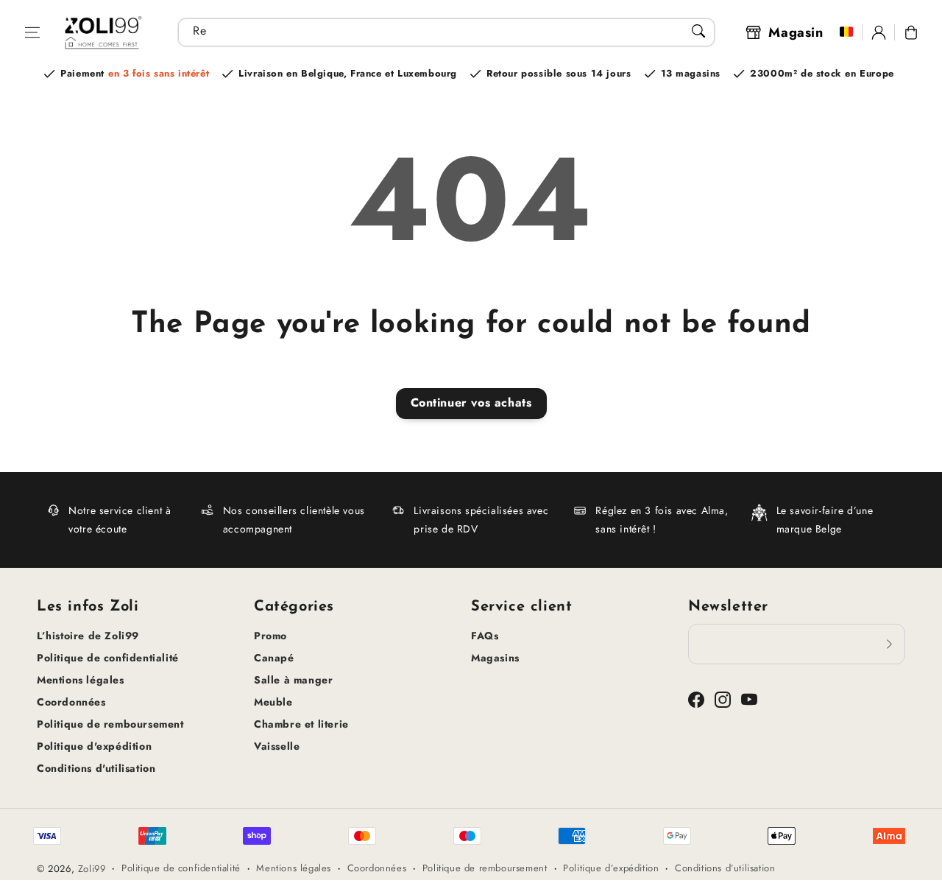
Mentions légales (80, 679)
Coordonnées (71, 702)
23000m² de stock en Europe (822, 73)
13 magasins (691, 73)
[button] (32, 32)
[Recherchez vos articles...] (698, 30)
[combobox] (446, 32)
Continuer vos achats (471, 402)
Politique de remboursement (110, 724)
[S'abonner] (889, 644)
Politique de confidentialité (108, 657)
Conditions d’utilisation (725, 868)
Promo (270, 635)
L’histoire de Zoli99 (88, 635)
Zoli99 (92, 869)
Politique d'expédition (94, 746)
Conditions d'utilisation (96, 768)
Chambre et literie (301, 724)
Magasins (495, 657)
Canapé (274, 657)
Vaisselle (277, 746)
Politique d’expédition (611, 868)
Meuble (273, 702)
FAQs (484, 635)
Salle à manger (293, 679)
